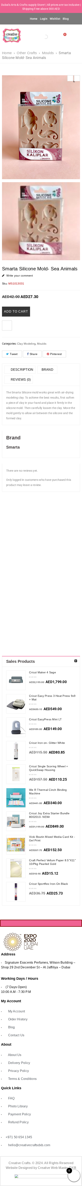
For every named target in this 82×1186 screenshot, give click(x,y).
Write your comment (19, 275)
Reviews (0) (20, 379)
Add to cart (16, 311)
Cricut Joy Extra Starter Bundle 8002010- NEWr (49, 815)
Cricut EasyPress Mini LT (45, 719)
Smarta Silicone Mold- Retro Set (70, 547)
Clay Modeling (26, 343)
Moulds (48, 53)
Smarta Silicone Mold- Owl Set (51, 547)
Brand (47, 369)
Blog (66, 18)
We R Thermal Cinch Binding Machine (48, 791)
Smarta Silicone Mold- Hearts (31, 547)
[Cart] (64, 36)
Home (34, 18)
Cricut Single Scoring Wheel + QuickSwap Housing (48, 768)
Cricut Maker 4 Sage (42, 672)
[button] (8, 18)
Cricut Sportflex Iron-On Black (48, 883)
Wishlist (55, 18)
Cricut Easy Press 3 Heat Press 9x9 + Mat (52, 697)
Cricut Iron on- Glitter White (47, 742)
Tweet (14, 354)
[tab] (19, 370)
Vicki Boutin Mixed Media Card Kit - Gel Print (52, 838)
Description (21, 369)
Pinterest (56, 354)
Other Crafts (27, 53)
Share (33, 354)
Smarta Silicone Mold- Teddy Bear (31, 612)
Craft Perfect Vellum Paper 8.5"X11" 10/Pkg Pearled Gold (52, 862)
